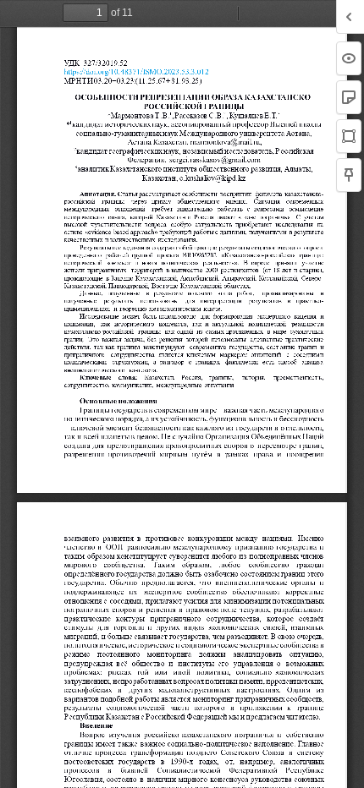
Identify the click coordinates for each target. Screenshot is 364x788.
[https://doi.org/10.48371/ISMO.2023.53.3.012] (135, 72)
